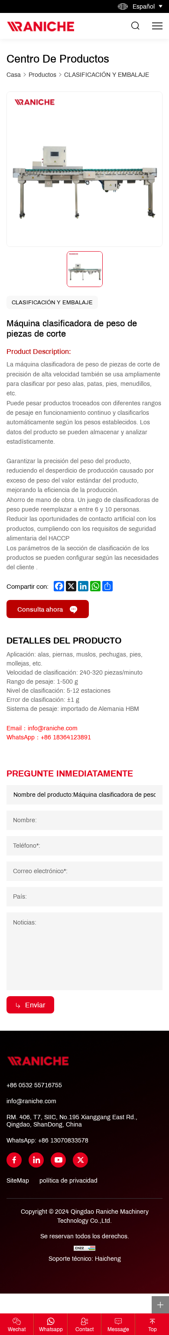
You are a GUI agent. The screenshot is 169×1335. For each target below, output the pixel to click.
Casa (13, 75)
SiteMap (17, 1180)
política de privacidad (68, 1180)
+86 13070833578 (63, 1140)
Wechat (17, 1329)
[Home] (40, 25)
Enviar (35, 1004)
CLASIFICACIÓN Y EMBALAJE (106, 75)
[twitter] (80, 1160)
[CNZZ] (84, 1247)
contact (84, 1329)
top (152, 1329)
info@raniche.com (31, 1101)
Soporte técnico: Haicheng (85, 1258)
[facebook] (14, 1160)
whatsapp (51, 1329)
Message (118, 1329)
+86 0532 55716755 (34, 1085)
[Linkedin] (36, 1160)
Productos (42, 75)
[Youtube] (58, 1160)
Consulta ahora (40, 609)
